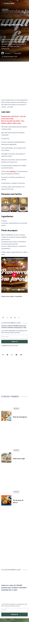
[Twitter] (12, 354)
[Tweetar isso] (7, 317)
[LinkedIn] (21, 354)
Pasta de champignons (20, 417)
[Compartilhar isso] (3, 317)
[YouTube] (16, 354)
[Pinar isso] (15, 317)
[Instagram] (3, 354)
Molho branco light (19, 459)
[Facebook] (7, 354)
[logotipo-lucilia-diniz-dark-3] (7, 3)
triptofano (13, 171)
